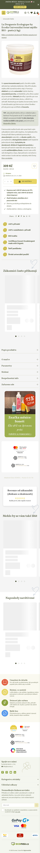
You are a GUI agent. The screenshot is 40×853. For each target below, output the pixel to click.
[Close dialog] (36, 406)
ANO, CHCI (20, 429)
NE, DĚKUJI (20, 434)
